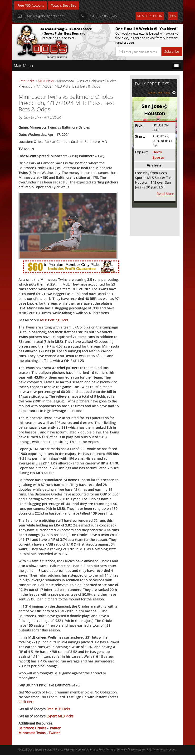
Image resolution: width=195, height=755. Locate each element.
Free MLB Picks (58, 709)
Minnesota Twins (32, 732)
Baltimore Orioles (32, 728)
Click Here (26, 701)
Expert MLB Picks (60, 716)
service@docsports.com (46, 16)
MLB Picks (46, 80)
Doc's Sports (158, 155)
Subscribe (171, 51)
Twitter (55, 728)
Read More (165, 193)
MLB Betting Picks (54, 320)
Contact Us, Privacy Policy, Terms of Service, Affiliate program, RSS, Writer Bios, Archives (126, 749)
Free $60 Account (30, 5)
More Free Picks (159, 93)
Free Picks (26, 80)
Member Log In (149, 16)
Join (173, 16)
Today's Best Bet (63, 5)
